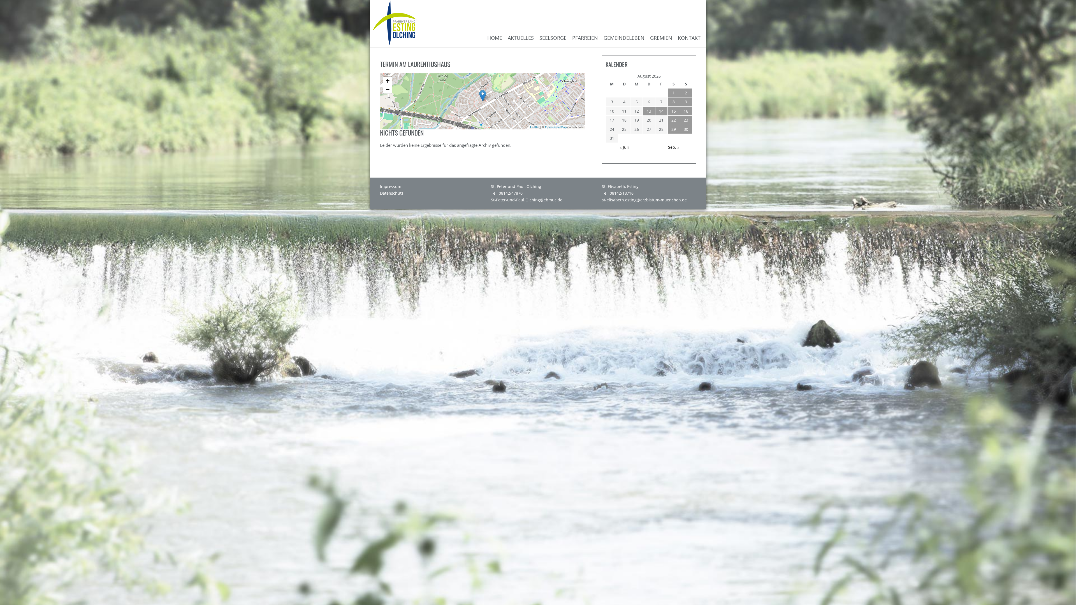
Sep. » (673, 147)
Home (494, 37)
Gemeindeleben (624, 37)
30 (686, 129)
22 (673, 120)
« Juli (624, 147)
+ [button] (387, 80)
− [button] (387, 89)
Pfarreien (585, 37)
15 (673, 111)
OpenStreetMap (556, 127)
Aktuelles (521, 37)
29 (673, 129)
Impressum (390, 186)
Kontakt (689, 37)
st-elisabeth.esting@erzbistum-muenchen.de (644, 200)
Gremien (661, 37)
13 (649, 111)
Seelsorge (553, 37)
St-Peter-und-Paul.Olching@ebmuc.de (526, 200)
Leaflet (534, 127)
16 (686, 111)
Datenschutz (392, 193)
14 (661, 111)
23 (686, 120)
